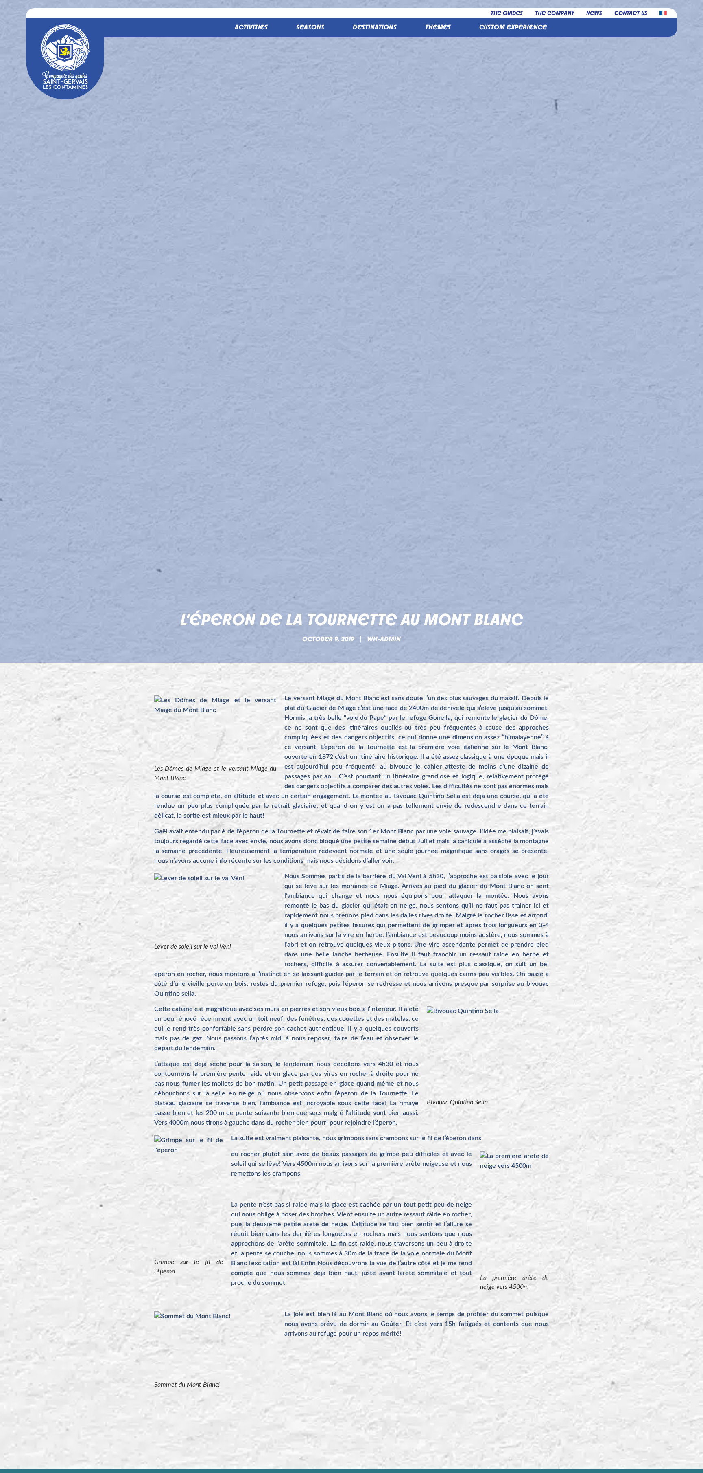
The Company (554, 12)
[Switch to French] (663, 13)
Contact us (630, 12)
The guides (507, 12)
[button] (251, 27)
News (594, 12)
